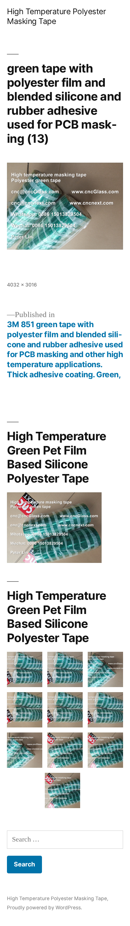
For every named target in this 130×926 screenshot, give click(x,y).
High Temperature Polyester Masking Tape (57, 898)
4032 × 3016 (22, 285)
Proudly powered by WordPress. (44, 908)
